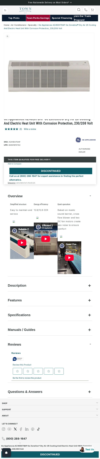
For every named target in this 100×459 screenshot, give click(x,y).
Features (15, 300)
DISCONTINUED (51, 170)
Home (6, 25)
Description (17, 285)
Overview (15, 196)
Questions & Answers (25, 392)
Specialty (32, 25)
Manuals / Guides (21, 330)
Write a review (30, 129)
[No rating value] (12, 129)
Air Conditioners (18, 25)
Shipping (11, 183)
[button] (5, 10)
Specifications (19, 315)
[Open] (6, 452)
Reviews (14, 344)
